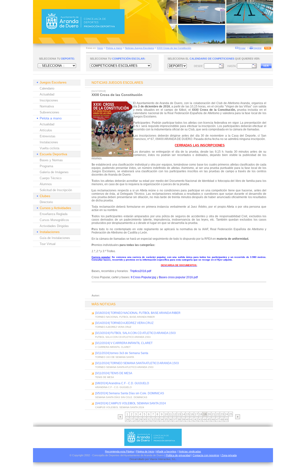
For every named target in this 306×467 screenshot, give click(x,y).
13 (179, 414)
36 (170, 419)
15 (187, 414)
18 (200, 414)
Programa (46, 166)
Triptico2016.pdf (140, 271)
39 (183, 419)
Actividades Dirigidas (54, 226)
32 (153, 419)
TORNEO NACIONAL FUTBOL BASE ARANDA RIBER (125, 317)
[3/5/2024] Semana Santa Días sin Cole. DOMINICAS (129, 393)
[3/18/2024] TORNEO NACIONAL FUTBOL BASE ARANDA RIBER (137, 313)
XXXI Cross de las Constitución (174, 48)
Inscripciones (49, 100)
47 (217, 419)
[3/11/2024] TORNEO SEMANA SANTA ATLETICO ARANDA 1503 (137, 363)
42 (196, 419)
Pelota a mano (114, 48)
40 (187, 419)
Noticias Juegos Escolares (139, 48)
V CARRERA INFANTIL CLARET (113, 347)
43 (200, 419)
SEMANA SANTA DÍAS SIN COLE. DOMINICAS (121, 397)
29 (140, 419)
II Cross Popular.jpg (143, 277)
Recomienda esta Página (119, 451)
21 (213, 414)
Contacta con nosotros (206, 455)
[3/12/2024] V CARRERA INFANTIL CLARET (124, 343)
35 (166, 419)
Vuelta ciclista (49, 148)
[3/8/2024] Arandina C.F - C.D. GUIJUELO (122, 383)
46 (213, 419)
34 (162, 419)
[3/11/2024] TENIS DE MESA (113, 373)
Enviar (242, 48)
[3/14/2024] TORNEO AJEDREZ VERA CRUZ (124, 323)
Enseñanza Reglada (53, 214)
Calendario (47, 88)
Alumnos (46, 184)
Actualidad (47, 94)
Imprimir (257, 48)
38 (179, 419)
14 (183, 414)
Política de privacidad (178, 455)
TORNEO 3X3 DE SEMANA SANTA (114, 357)
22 (217, 414)
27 (131, 419)
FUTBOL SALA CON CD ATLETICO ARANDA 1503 (123, 337)
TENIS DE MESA (104, 377)
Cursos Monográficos (54, 220)
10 (166, 414)
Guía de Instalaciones (55, 238)
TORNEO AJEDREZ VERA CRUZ (113, 327)
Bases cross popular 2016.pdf (178, 277)
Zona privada (229, 455)
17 (196, 414)
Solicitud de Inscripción (56, 190)
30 (144, 419)
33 (157, 419)
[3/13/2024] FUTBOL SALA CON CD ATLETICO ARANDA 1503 (135, 333)
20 (209, 414)
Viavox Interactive (160, 459)
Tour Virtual (47, 244)
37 (174, 419)
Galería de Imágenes (54, 172)
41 (192, 419)
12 (174, 414)
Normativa (47, 106)
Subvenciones (49, 112)
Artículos (46, 130)
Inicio (100, 48)
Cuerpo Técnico (50, 178)
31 (149, 419)
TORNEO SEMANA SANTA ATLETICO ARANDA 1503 (124, 367)
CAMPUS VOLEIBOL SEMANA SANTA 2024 (119, 407)
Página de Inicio (145, 451)
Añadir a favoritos (166, 451)
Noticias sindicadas (190, 451)
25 (230, 414)
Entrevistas (47, 136)
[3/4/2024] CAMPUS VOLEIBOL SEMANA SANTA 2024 (130, 403)
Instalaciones (49, 142)
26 (127, 419)
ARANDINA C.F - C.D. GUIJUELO (113, 387)
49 (226, 419)
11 (170, 414)
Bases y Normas (51, 160)
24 (226, 414)
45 (209, 419)
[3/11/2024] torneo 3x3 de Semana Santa (121, 353)
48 (222, 419)
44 (205, 419)
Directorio (46, 202)
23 (222, 414)
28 (136, 419)
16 (192, 414)
